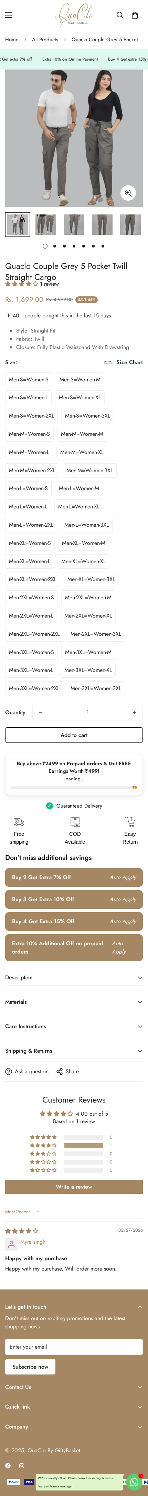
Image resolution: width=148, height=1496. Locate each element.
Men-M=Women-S (29, 434)
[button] (135, 15)
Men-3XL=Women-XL (88, 670)
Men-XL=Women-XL (83, 561)
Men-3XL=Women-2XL (34, 688)
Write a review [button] (74, 1187)
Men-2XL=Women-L (31, 616)
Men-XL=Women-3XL (91, 579)
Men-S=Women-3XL (87, 416)
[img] (21, 1231)
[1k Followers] (8, 1465)
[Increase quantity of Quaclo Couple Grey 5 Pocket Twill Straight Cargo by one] (134, 712)
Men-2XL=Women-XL (88, 616)
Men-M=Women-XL (82, 452)
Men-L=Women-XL (78, 506)
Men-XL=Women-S (30, 543)
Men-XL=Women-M (83, 543)
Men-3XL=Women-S (31, 652)
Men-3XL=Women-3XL (96, 688)
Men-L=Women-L (28, 506)
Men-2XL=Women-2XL (34, 634)
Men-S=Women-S (29, 379)
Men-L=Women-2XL (31, 525)
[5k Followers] (21, 1465)
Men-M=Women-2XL (32, 470)
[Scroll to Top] (135, 1459)
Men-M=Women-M (82, 434)
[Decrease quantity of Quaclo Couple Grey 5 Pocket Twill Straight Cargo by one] (41, 712)
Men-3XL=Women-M (88, 652)
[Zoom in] (128, 193)
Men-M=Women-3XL (89, 470)
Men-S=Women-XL (80, 397)
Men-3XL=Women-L (31, 670)
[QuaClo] (74, 15)
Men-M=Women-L (29, 452)
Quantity (15, 712)
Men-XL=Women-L (29, 561)
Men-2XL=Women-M (88, 597)
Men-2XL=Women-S (31, 597)
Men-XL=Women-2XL (32, 579)
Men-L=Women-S (28, 488)
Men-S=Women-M (80, 379)
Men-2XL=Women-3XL (96, 634)
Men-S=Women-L (28, 397)
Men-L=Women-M (79, 488)
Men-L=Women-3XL (86, 525)
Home (12, 39)
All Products (45, 39)
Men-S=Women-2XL (31, 416)
